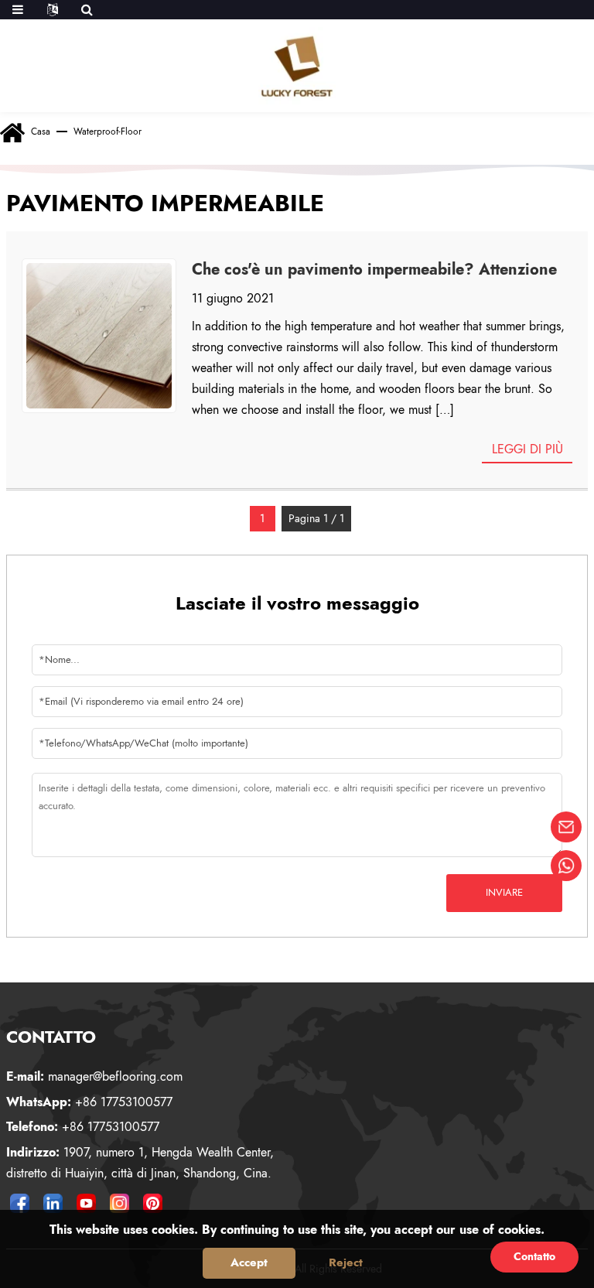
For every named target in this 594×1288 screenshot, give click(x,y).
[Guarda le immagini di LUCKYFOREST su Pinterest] (153, 1203)
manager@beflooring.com (94, 1076)
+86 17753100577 (89, 1102)
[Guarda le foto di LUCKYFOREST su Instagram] (120, 1203)
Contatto (534, 1256)
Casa (40, 131)
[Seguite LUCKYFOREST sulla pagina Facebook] (20, 1203)
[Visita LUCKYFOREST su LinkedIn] (53, 1203)
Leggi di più (527, 449)
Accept (249, 1262)
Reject (346, 1262)
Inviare (504, 892)
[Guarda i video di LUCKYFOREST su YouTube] (87, 1203)
